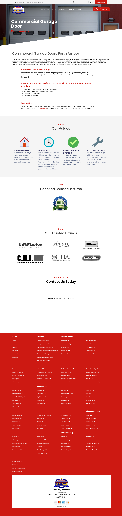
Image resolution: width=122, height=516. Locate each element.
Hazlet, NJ (89, 393)
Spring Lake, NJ (16, 425)
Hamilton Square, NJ (18, 468)
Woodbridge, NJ (42, 450)
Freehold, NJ (40, 390)
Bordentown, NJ (17, 461)
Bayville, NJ (15, 369)
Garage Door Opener (43, 360)
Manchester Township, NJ (94, 382)
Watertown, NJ (90, 347)
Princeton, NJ (90, 440)
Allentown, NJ (65, 422)
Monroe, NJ (15, 436)
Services (50, 9)
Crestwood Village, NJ (92, 372)
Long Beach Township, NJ (44, 372)
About (69, 9)
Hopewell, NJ (65, 443)
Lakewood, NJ (90, 354)
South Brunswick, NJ (43, 443)
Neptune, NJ (16, 428)
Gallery (14, 347)
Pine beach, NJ (16, 390)
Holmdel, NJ (40, 400)
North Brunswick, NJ (92, 428)
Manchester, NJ (66, 350)
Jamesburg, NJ (41, 436)
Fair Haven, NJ (90, 390)
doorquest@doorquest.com (36, 2)
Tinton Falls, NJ (65, 418)
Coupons (15, 350)
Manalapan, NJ (41, 403)
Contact (15, 354)
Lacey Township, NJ (18, 375)
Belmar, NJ (40, 422)
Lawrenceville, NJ (66, 446)
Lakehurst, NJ (41, 369)
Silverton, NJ (16, 407)
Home (43, 9)
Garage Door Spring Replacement (47, 350)
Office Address (61, 492)
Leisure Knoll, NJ (66, 375)
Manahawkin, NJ (66, 354)
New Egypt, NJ (16, 379)
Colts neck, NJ (41, 393)
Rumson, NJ (64, 397)
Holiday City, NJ (66, 372)
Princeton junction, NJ (92, 443)
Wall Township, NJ (66, 428)
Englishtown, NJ (41, 397)
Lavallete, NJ (16, 400)
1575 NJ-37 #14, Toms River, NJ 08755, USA (61, 494)
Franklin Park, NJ (90, 422)
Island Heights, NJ (17, 382)
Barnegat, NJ (65, 340)
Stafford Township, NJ (44, 379)
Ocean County (67, 337)
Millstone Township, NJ (68, 393)
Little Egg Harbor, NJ (92, 375)
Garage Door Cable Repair (45, 357)
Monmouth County (44, 386)
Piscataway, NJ (17, 450)
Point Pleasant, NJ (91, 340)
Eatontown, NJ (41, 425)
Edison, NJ (89, 415)
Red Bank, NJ (16, 422)
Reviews (62, 9)
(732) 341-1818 (42, 109)
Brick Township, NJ (66, 344)
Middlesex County (93, 411)
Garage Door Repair (43, 340)
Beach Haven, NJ (17, 372)
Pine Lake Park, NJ (66, 382)
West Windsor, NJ (91, 450)
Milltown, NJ (16, 440)
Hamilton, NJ (16, 465)
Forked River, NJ (90, 350)
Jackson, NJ (65, 347)
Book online (101, 2)
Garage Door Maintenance (45, 347)
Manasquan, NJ (66, 403)
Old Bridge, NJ (16, 446)
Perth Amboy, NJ (42, 453)
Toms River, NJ (90, 344)
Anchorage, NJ (16, 403)
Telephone (61, 496)
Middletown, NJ (17, 415)
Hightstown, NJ (17, 471)
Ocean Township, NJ (92, 369)
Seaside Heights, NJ (43, 375)
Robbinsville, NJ (90, 446)
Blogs (79, 9)
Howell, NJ (89, 397)
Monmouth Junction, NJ (19, 443)
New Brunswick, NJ (42, 440)
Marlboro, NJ (65, 390)
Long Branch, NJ (90, 400)
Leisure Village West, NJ (68, 379)
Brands (14, 344)
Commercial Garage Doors (45, 354)
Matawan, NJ (65, 400)
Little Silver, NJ (90, 403)
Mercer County (67, 433)
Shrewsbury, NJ (66, 415)
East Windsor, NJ (66, 440)
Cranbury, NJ (65, 436)
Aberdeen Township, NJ (44, 415)
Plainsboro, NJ (90, 436)
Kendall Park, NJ (90, 425)
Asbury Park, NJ (41, 418)
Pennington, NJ (66, 450)
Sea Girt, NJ (40, 428)
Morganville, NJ (16, 418)
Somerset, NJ (41, 446)
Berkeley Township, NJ (68, 369)
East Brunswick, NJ (91, 418)
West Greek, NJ (41, 382)
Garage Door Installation (44, 344)
